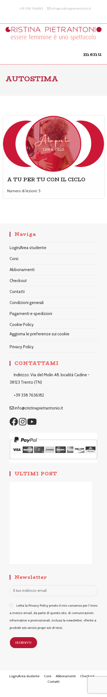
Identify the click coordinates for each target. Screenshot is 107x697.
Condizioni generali (27, 302)
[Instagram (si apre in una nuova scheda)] (54, 14)
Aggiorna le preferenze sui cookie (39, 333)
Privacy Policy (22, 346)
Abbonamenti (22, 269)
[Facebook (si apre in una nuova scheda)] (48, 14)
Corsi (14, 258)
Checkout (18, 280)
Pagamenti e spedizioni (31, 313)
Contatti (17, 291)
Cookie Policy (22, 324)
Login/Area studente (28, 247)
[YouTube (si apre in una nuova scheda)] (60, 14)
